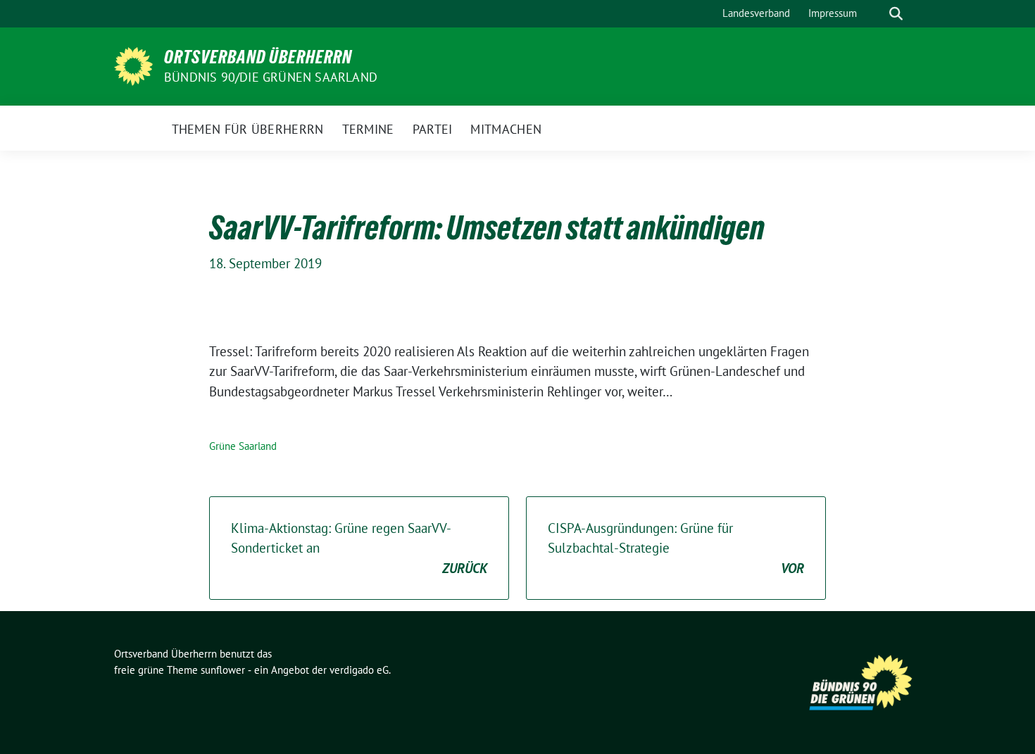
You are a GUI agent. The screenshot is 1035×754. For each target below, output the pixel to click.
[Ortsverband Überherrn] (133, 64)
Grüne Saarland (243, 446)
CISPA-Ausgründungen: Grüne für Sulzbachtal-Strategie (676, 548)
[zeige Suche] (896, 13)
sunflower (223, 670)
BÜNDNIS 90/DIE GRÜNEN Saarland (270, 77)
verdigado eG (359, 670)
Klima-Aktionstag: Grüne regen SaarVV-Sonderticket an (359, 548)
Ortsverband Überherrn (258, 57)
